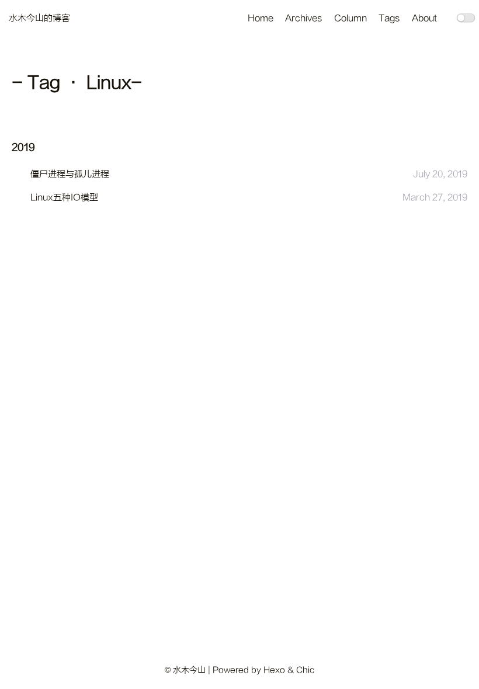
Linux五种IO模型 (64, 198)
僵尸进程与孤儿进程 (69, 174)
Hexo (274, 670)
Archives (303, 18)
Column (350, 18)
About (424, 18)
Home (260, 18)
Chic (305, 670)
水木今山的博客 (39, 18)
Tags (389, 18)
